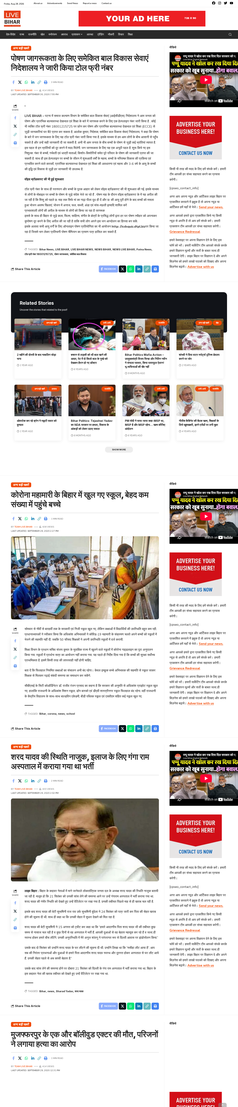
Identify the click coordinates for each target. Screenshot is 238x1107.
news (61, 713)
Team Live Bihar (23, 90)
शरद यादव (79, 991)
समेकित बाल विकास (78, 254)
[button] (230, 34)
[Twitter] (225, 3)
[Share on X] (19, 82)
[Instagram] (219, 3)
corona (52, 713)
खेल (217, 322)
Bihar (42, 713)
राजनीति (162, 322)
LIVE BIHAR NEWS (82, 249)
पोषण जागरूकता (61, 254)
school (70, 713)
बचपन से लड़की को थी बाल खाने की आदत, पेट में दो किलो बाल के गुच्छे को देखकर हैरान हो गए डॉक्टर (89, 358)
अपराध (54, 388)
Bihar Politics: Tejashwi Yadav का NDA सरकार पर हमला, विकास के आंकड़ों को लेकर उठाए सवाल (92, 424)
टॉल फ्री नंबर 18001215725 (39, 254)
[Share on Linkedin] (32, 82)
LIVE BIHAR (62, 249)
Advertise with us (200, 267)
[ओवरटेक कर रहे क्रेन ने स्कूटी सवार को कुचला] (38, 400)
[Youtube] (231, 3)
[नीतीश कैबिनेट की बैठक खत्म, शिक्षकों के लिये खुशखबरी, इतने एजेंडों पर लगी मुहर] (200, 400)
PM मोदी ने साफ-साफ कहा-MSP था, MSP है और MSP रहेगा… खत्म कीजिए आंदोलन (145, 424)
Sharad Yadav (64, 991)
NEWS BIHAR (103, 249)
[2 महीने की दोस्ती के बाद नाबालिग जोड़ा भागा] (38, 334)
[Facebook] (213, 3)
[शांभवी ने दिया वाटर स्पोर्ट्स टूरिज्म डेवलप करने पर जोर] (200, 334)
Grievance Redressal (185, 232)
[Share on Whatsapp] (26, 82)
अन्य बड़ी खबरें (21, 48)
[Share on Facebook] (13, 82)
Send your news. (211, 207)
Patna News (144, 249)
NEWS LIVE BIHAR (124, 249)
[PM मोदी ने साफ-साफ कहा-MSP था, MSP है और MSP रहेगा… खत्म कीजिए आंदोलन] (146, 400)
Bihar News (46, 249)
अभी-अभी (107, 322)
